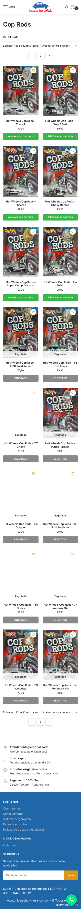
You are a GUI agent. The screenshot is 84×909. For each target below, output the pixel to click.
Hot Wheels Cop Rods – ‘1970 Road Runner (21, 364)
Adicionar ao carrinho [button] (20, 136)
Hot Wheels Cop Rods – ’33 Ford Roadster (60, 525)
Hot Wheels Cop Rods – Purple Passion (60, 445)
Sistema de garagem (17, 819)
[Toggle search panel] (67, 7)
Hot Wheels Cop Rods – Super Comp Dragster (21, 284)
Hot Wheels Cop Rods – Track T (21, 122)
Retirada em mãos (15, 824)
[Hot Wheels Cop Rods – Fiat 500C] (60, 252)
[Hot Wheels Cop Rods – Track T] (21, 90)
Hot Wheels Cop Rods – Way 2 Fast (60, 122)
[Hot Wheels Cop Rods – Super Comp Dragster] (21, 252)
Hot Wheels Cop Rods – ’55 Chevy (21, 606)
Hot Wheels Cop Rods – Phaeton (21, 203)
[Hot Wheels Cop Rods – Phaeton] (21, 171)
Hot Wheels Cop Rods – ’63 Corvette (21, 686)
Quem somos (11, 808)
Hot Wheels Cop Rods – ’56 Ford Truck (60, 364)
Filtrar (13, 36)
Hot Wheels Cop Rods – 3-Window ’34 (60, 606)
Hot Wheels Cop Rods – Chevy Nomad (60, 203)
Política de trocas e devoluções (24, 829)
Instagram (10, 845)
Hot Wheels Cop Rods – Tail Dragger (20, 525)
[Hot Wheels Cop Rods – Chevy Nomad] (60, 171)
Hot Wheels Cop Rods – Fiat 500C (60, 284)
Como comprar (13, 813)
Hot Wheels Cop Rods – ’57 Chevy (21, 445)
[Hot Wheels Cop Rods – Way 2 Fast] (60, 90)
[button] (73, 7)
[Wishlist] (33, 70)
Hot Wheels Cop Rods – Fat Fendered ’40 (60, 686)
